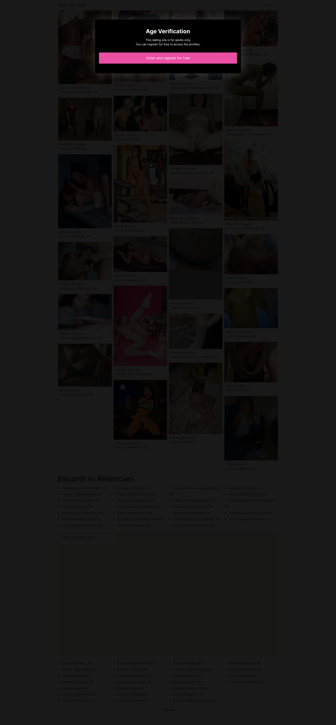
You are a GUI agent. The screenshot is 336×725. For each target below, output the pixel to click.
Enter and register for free (168, 58)
